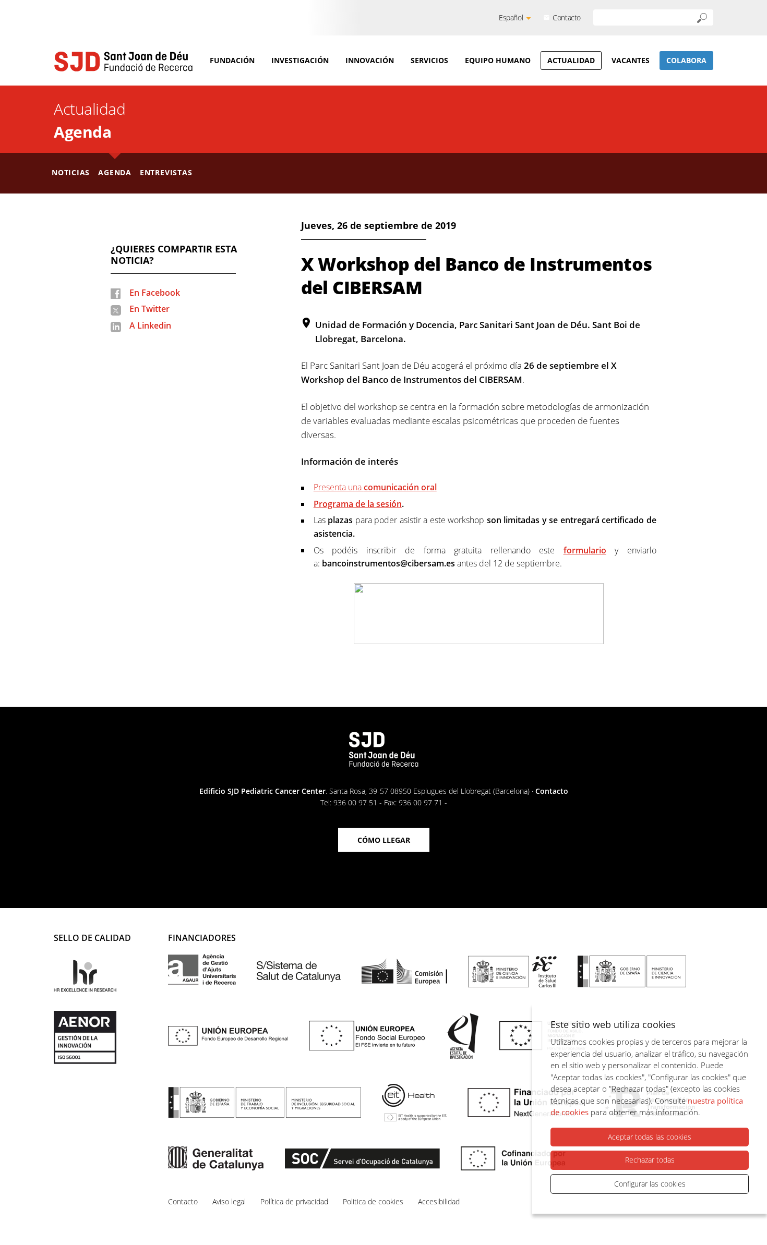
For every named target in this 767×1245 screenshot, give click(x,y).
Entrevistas (166, 172)
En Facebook (154, 292)
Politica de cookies (373, 1201)
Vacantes (631, 60)
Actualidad (571, 60)
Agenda (82, 131)
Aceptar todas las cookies (649, 1137)
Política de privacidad (294, 1201)
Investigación (300, 60)
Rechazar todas (650, 1160)
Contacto (567, 17)
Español (511, 17)
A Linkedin (150, 325)
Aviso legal (229, 1201)
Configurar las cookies (650, 1184)
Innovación (369, 60)
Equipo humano (498, 60)
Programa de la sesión (358, 504)
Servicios (429, 60)
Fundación (232, 60)
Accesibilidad (439, 1201)
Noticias (71, 172)
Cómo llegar (383, 840)
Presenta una (375, 487)
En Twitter (149, 309)
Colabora (686, 60)
